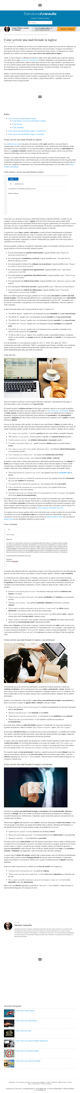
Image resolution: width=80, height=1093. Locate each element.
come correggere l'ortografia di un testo (50, 508)
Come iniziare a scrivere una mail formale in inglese (29, 121)
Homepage (12, 1082)
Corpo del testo (17, 124)
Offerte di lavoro (62, 1082)
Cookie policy (36, 1084)
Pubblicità (54, 1082)
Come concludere (18, 127)
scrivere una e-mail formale (29, 60)
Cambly (6, 167)
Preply (71, 164)
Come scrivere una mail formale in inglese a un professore (27, 131)
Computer (34, 18)
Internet (47, 18)
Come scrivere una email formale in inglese (22, 118)
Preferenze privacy (46, 1084)
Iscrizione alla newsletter (38, 1082)
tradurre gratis (8, 519)
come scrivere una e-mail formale (57, 411)
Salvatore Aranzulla (10, 42)
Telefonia (40, 18)
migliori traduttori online (54, 517)
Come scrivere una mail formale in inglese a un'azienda (26, 134)
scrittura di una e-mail (13, 144)
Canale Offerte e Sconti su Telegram (20, 29)
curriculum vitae (64, 472)
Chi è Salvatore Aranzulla (23, 1082)
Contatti (48, 1082)
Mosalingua (14, 167)
